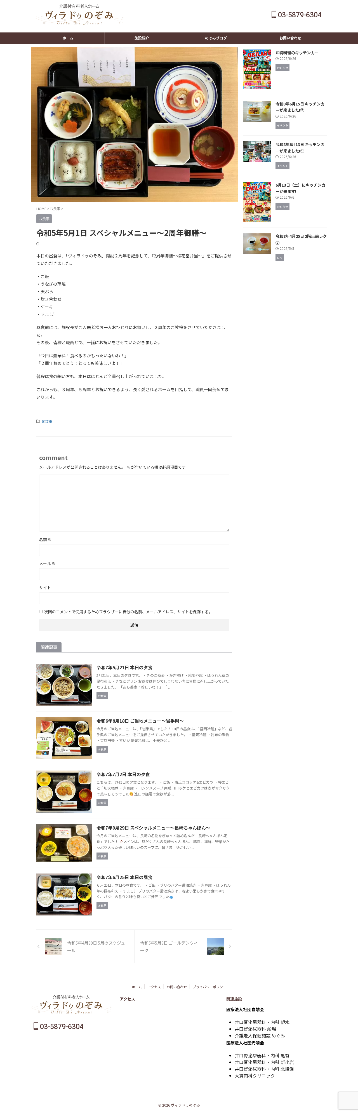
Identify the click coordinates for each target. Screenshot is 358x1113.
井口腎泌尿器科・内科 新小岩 (264, 1062)
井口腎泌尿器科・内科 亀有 (262, 1055)
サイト (45, 587)
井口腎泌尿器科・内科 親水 (262, 1022)
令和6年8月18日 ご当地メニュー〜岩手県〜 (140, 720)
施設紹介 (142, 38)
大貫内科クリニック (255, 1075)
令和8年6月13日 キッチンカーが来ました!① (299, 147)
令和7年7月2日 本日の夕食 (123, 774)
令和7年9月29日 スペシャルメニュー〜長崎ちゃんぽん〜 (153, 827)
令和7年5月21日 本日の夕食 (124, 667)
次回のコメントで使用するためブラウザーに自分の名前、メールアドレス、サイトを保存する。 (128, 611)
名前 (45, 539)
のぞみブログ (216, 38)
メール (47, 563)
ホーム (67, 38)
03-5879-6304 (299, 15)
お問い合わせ (290, 38)
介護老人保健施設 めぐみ (260, 1035)
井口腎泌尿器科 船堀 (255, 1028)
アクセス (154, 986)
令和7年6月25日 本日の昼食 (124, 877)
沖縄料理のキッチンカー (297, 52)
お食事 (46, 421)
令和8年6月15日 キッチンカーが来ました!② (299, 107)
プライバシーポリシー (209, 986)
